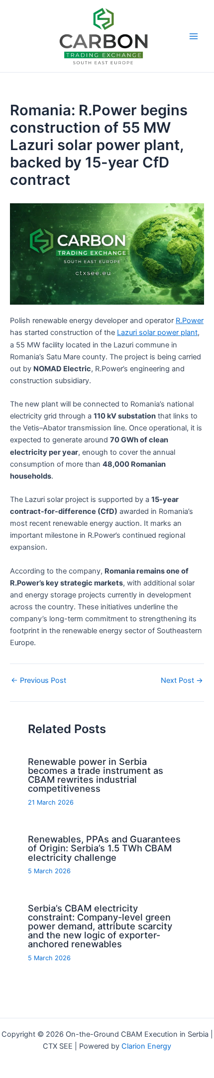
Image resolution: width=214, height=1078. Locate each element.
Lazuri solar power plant (157, 332)
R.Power (190, 320)
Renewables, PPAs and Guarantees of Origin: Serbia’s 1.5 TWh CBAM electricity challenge (104, 847)
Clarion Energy (146, 1046)
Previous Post (38, 680)
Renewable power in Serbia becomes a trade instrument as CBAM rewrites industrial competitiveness (95, 775)
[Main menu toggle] (193, 36)
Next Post (182, 680)
